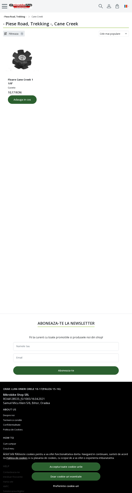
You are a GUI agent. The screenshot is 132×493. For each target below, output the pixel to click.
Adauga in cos (22, 99)
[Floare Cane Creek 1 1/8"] (22, 58)
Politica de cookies (17, 458)
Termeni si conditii (12, 420)
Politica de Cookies (13, 429)
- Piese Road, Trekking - (14, 16)
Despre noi (9, 415)
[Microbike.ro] (20, 6)
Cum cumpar (9, 443)
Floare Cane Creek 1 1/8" (20, 81)
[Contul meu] (109, 6)
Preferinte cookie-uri (66, 486)
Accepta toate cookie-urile (66, 466)
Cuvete (11, 87)
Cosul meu (8, 448)
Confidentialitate (11, 424)
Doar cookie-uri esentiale (66, 476)
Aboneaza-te (66, 370)
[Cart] (117, 6)
